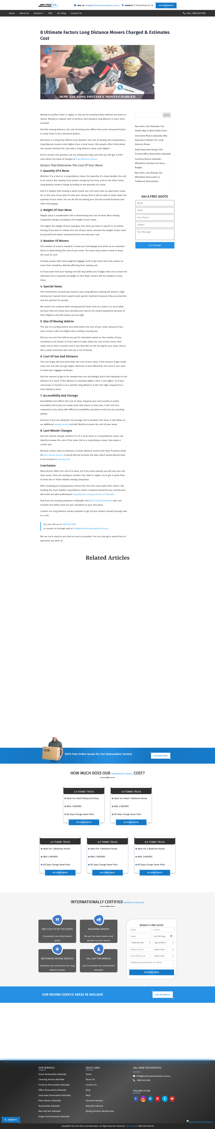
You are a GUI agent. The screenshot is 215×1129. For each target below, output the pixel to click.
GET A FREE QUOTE (83, 822)
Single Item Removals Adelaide (53, 1116)
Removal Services (94, 1100)
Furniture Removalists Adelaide (54, 1085)
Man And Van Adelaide (49, 1111)
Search (166, 115)
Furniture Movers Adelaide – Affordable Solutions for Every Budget (150, 163)
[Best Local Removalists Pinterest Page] (158, 1098)
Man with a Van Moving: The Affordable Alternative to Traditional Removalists (148, 177)
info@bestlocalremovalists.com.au (102, 5)
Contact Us (76, 13)
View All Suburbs (162, 995)
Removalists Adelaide (49, 1106)
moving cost (64, 459)
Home (12, 13)
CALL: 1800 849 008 (196, 13)
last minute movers (53, 455)
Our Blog (61, 13)
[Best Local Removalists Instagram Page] (143, 1098)
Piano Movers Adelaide (49, 1100)
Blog (88, 1090)
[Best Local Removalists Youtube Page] (172, 1098)
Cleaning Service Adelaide (51, 1079)
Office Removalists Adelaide (52, 1090)
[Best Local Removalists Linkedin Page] (150, 1098)
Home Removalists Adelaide (52, 1074)
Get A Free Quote (166, 5)
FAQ (50, 13)
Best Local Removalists (101, 500)
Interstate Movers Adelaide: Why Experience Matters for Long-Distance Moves (151, 140)
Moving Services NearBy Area (100, 1111)
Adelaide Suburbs (94, 1106)
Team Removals (131, 1126)
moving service (61, 424)
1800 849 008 (69, 524)
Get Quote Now (161, 756)
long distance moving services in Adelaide (93, 494)
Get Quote (12, 1120)
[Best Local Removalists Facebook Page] (135, 1098)
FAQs (88, 1095)
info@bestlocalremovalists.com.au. (91, 528)
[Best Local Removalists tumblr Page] (164, 1098)
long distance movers (86, 159)
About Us (24, 13)
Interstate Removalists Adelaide (54, 1095)
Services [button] (38, 13)
